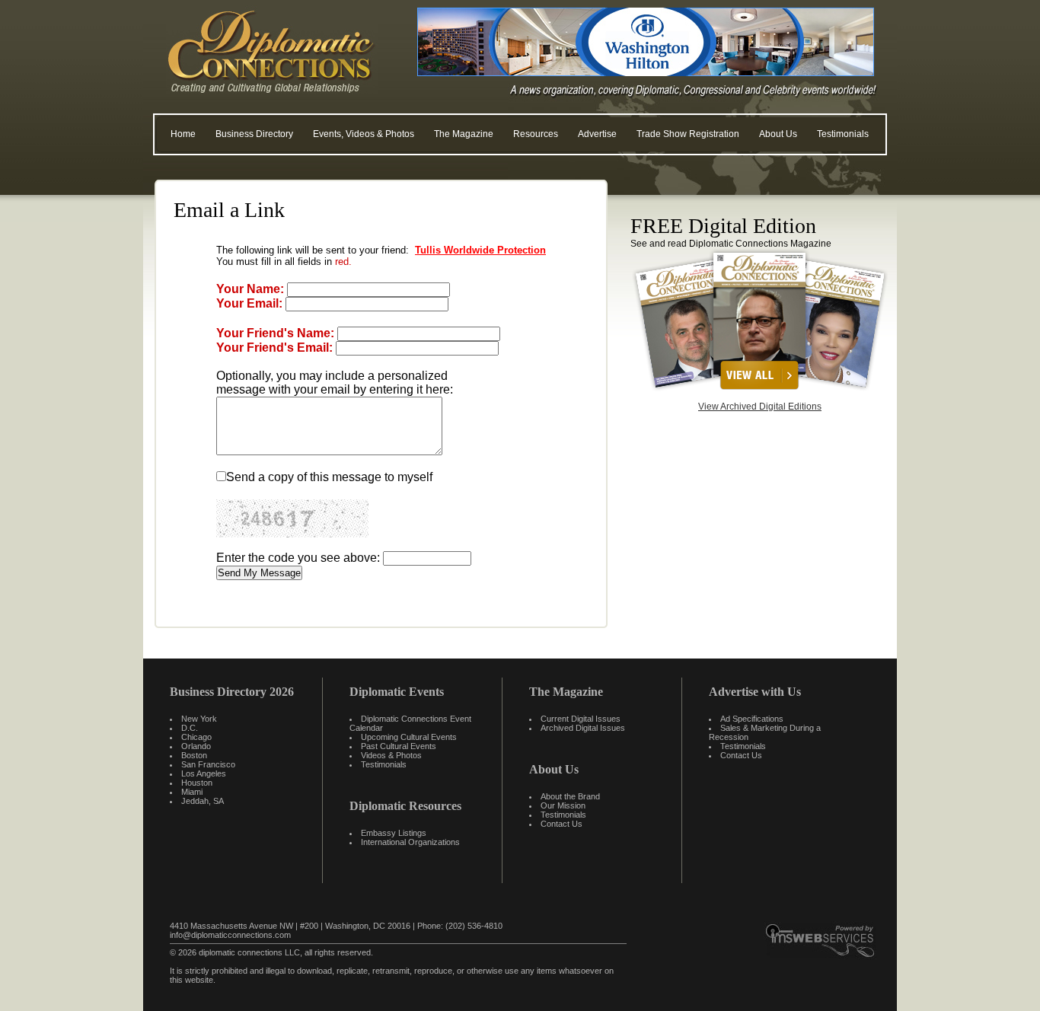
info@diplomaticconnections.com (230, 934)
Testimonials (843, 134)
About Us (778, 134)
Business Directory (254, 134)
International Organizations (410, 842)
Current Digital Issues (580, 718)
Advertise (597, 134)
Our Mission (563, 805)
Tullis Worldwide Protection (480, 250)
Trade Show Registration (687, 134)
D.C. (189, 727)
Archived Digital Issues (583, 727)
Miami (192, 791)
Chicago (196, 737)
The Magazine (463, 134)
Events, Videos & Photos (363, 134)
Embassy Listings (393, 832)
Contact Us (561, 823)
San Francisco (208, 764)
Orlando (196, 746)
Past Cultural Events (398, 746)
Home (183, 134)
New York (199, 718)
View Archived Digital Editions (759, 406)
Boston (194, 755)
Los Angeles (203, 773)
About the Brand (570, 796)
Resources (535, 134)
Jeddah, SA (202, 800)
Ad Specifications (751, 718)
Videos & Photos (391, 755)
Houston (196, 782)
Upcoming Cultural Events (409, 737)
